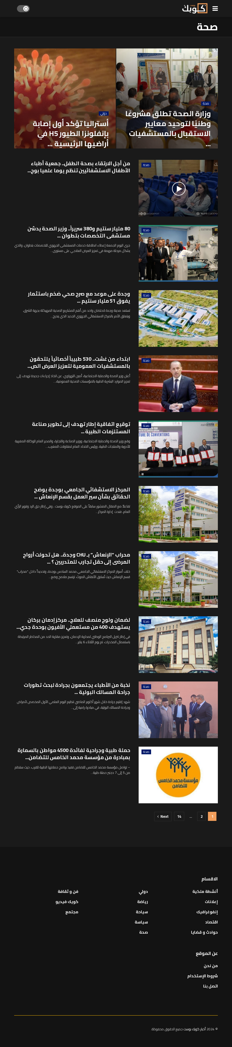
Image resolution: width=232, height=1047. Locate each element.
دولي (103, 113)
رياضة (142, 901)
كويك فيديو (66, 901)
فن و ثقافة (68, 891)
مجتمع (71, 912)
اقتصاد (211, 922)
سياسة (141, 922)
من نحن (211, 965)
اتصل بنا (210, 986)
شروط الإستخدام (202, 976)
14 (179, 816)
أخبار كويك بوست (195, 1029)
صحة (206, 103)
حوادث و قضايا (204, 932)
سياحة (142, 912)
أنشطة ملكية (205, 891)
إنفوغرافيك (207, 912)
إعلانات (211, 901)
